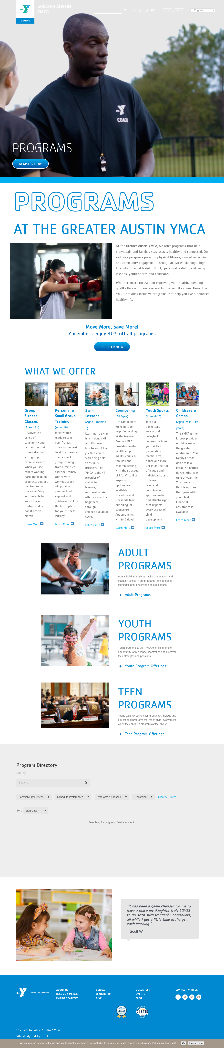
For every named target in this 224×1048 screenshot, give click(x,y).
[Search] (86, 782)
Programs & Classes (109, 797)
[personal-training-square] (66, 383)
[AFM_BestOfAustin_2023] (142, 1006)
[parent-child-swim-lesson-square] (97, 383)
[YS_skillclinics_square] (157, 383)
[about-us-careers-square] (187, 383)
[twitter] (140, 10)
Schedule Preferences (70, 797)
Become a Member (67, 993)
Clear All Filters (167, 797)
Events (140, 993)
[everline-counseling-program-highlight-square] (127, 383)
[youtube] (152, 10)
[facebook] (134, 10)
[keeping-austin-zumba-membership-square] (36, 383)
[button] (30, 164)
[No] (220, 1043)
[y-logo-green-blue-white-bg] (25, 4)
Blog (139, 998)
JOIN (167, 10)
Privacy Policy (196, 1043)
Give (99, 998)
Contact (101, 989)
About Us (62, 989)
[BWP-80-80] (121, 1006)
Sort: (19, 810)
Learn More (93, 524)
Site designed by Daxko (33, 1036)
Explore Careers (67, 998)
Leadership (103, 993)
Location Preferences (31, 797)
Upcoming (141, 797)
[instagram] (146, 10)
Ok (183, 1043)
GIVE (179, 10)
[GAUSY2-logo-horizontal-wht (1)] (32, 989)
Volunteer (143, 989)
